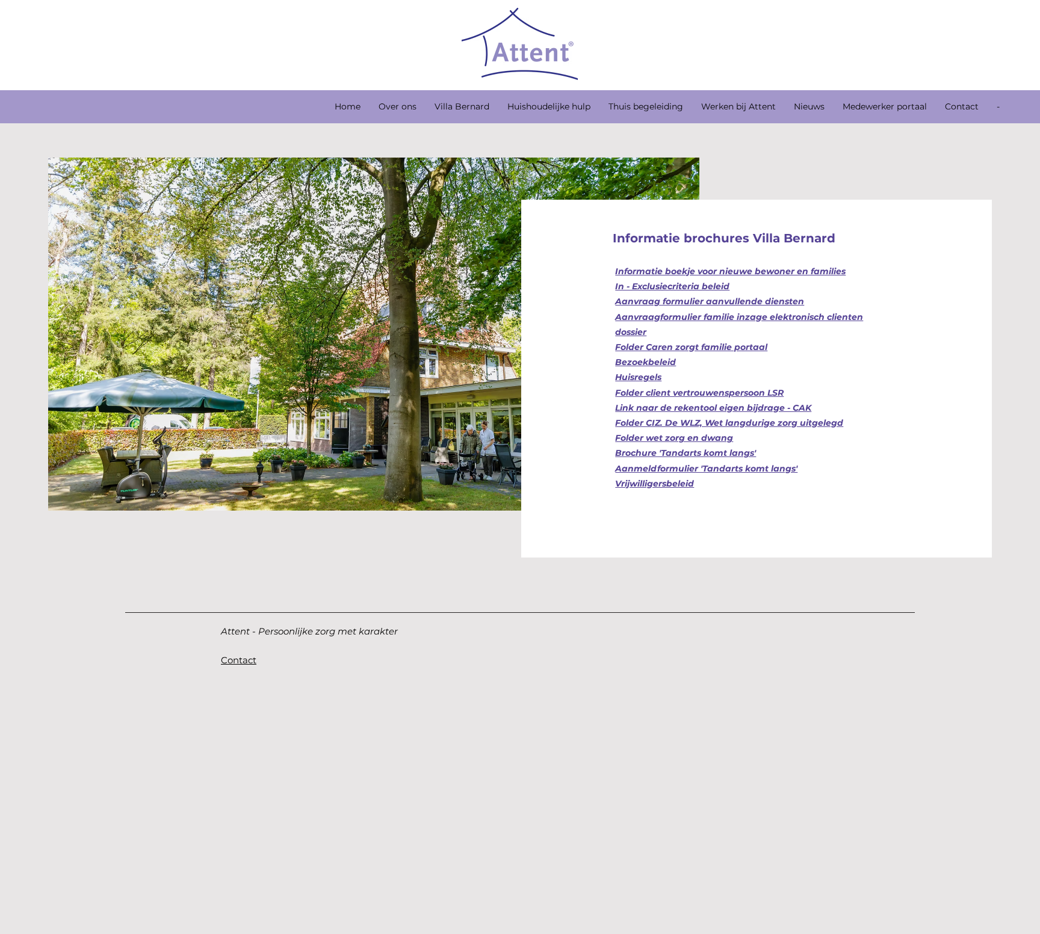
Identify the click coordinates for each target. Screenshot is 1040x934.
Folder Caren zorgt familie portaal (691, 347)
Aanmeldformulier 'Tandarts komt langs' (706, 468)
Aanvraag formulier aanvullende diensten (709, 301)
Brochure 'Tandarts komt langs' (685, 452)
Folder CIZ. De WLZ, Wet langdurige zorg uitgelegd (729, 422)
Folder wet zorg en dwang (674, 437)
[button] (462, 106)
